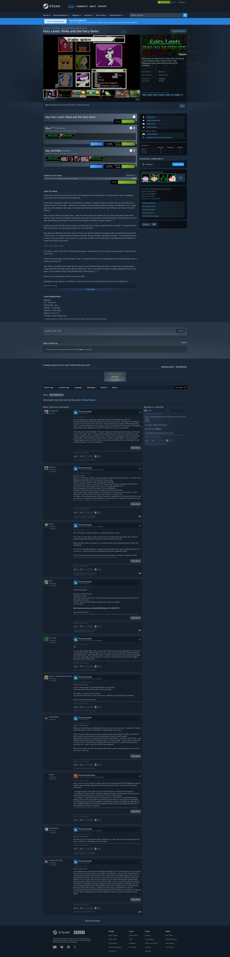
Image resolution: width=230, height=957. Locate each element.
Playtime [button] (104, 387)
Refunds (148, 951)
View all (184, 342)
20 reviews (52, 642)
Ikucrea (161, 81)
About (93, 6)
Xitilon (158, 429)
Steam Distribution (115, 947)
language (181, 2)
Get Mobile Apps (171, 939)
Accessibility (149, 939)
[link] (112, 144)
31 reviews (52, 832)
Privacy (147, 935)
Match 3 (161, 95)
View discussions (148, 213)
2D (172, 95)
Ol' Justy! (52, 638)
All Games (46, 28)
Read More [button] (135, 448)
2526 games (53, 469)
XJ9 (50, 581)
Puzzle (155, 95)
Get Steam (169, 935)
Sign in (47, 105)
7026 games (53, 583)
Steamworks (113, 943)
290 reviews (52, 779)
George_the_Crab (55, 860)
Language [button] (78, 387)
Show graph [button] (179, 387)
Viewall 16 (181, 178)
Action (168, 95)
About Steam (113, 935)
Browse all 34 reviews (93, 921)
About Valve (133, 935)
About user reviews (167, 367)
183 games (52, 777)
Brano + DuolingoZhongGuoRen (61, 676)
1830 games (53, 862)
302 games (52, 830)
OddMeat (162, 79)
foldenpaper (53, 828)
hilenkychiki (53, 411)
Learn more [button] (178, 164)
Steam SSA (113, 939)
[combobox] (156, 15)
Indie (144, 95)
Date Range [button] (91, 387)
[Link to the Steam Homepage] (51, 8)
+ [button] (181, 95)
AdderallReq (53, 717)
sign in (174, 2)
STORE (71, 6)
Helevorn (52, 467)
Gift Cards (112, 951)
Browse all (131, 175)
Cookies (148, 947)
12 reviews (52, 528)
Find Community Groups (150, 216)
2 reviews (52, 413)
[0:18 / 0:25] (91, 62)
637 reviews (52, 471)
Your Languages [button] (55, 395)
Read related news (148, 209)
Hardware (132, 943)
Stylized (177, 95)
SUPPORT (102, 6)
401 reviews (52, 585)
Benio (51, 774)
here (81, 349)
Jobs (130, 939)
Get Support (170, 943)
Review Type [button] (48, 387)
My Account (170, 947)
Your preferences (181, 367)
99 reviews (52, 719)
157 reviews (52, 865)
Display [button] (114, 387)
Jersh (51, 524)
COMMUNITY (82, 6)
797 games (52, 640)
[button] (47, 15)
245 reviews (52, 680)
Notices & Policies (151, 943)
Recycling (132, 947)
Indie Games (56, 28)
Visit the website (148, 203)
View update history (149, 206)
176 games (52, 526)
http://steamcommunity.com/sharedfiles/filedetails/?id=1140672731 (96, 608)
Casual (149, 95)
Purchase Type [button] (64, 387)
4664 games (53, 678)
